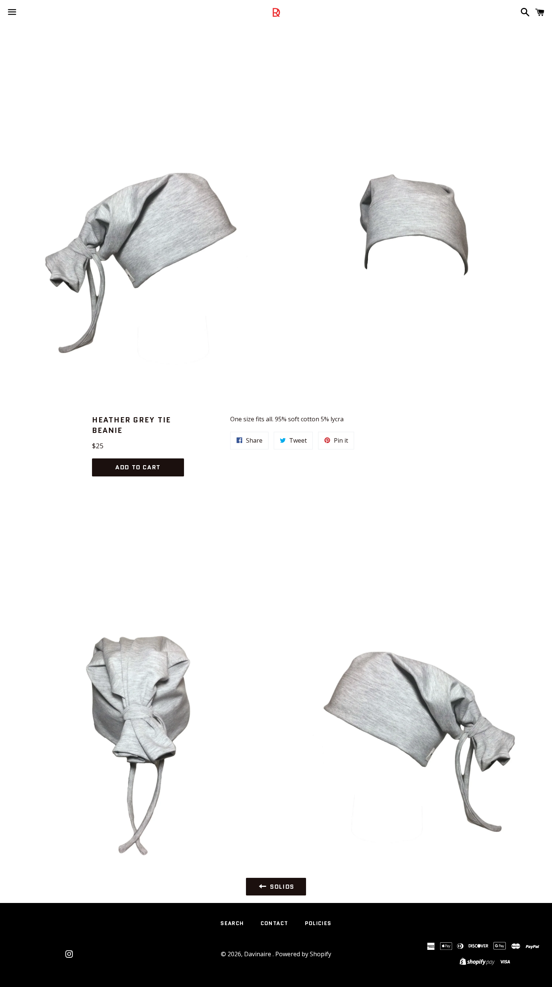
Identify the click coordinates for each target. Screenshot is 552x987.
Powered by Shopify (303, 954)
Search (232, 923)
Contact (274, 923)
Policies (318, 923)
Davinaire (258, 954)
